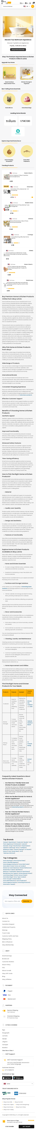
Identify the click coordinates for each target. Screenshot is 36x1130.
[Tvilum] (10, 122)
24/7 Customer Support (15, 1061)
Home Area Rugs (7, 862)
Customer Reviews (8, 963)
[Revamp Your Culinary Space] (18, 26)
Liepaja (4, 1040)
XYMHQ (31, 252)
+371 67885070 (9, 1072)
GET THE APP (26, 1126)
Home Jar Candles (20, 867)
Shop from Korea (8, 1109)
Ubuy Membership (8, 946)
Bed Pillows (19, 871)
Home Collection (28, 174)
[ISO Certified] (19, 1095)
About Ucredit (6, 972)
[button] (22, 3)
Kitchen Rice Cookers (9, 871)
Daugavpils (5, 1034)
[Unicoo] (25, 122)
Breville (26, 844)
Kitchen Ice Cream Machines (11, 869)
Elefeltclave (29, 282)
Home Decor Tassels (9, 886)
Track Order (6, 935)
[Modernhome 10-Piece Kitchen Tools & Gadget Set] (6, 209)
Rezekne (4, 1049)
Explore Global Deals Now (18, 51)
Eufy (9, 853)
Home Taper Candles (20, 878)
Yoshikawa (23, 849)
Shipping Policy (7, 940)
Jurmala (5, 1037)
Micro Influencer (7, 943)
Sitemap (4, 932)
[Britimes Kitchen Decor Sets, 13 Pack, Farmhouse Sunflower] (6, 225)
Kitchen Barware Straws (25, 875)
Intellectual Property (8, 929)
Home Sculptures (21, 882)
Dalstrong (12, 849)
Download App (7, 957)
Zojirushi (29, 722)
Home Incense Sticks (19, 862)
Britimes (30, 220)
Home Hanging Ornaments (10, 866)
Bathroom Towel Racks (9, 873)
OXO (31, 708)
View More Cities (7, 1052)
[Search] (32, 6)
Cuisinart (30, 706)
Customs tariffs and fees (10, 938)
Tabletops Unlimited (9, 854)
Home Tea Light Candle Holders (11, 880)
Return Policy (6, 966)
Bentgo (21, 851)
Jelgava (4, 1043)
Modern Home (29, 204)
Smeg (10, 847)
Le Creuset (28, 851)
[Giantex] (18, 133)
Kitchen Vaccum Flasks (20, 877)
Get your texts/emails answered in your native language (18, 1065)
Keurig (29, 747)
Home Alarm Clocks (8, 867)
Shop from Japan (8, 1106)
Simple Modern (25, 847)
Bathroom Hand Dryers (23, 873)
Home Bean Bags (8, 878)
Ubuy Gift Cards (7, 975)
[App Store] (7, 1080)
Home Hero (30, 188)
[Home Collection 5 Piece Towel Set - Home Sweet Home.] (6, 178)
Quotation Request (8, 926)
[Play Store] (18, 1080)
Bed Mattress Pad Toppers (10, 875)
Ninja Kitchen (12, 844)
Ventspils (5, 1046)
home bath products (18, 808)
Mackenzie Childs (8, 851)
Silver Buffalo (16, 847)
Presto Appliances (8, 845)
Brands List (5, 960)
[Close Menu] (2, 4)
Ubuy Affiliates (6, 981)
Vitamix (16, 851)
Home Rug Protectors (24, 884)
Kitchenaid (17, 845)
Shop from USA (7, 1103)
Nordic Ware (15, 853)
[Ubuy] (8, 3)
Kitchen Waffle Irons (25, 869)
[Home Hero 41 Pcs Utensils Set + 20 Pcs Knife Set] (7, 193)
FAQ (3, 969)
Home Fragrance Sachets (10, 884)
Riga (3, 1031)
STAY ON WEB (9, 1126)
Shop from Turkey (8, 1111)
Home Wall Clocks (24, 866)
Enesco (5, 853)
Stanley (5, 844)
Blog (3, 978)
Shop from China (21, 1109)
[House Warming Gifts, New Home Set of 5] (7, 241)
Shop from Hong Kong (22, 1106)
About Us (5, 920)
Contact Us (5, 923)
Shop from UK (19, 1103)
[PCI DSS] (6, 1095)
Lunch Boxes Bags (8, 877)
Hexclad (5, 847)
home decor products (26, 396)
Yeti (30, 844)
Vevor (17, 849)
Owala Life (20, 844)
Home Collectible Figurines (10, 864)
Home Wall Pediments (9, 882)
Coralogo (30, 236)
